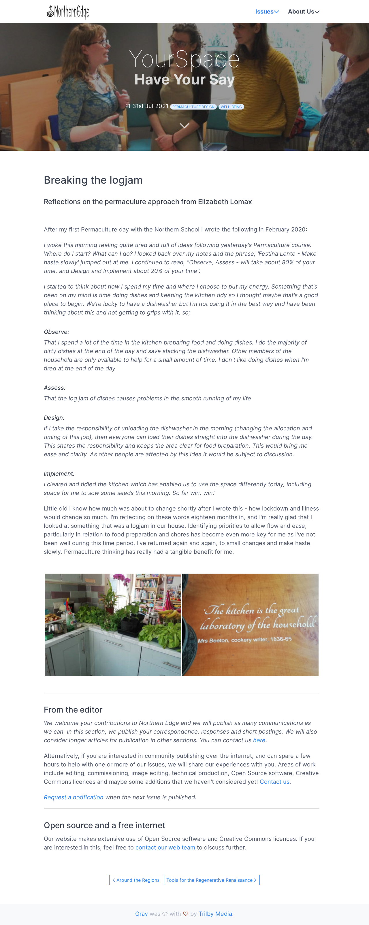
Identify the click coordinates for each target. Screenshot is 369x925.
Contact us (274, 781)
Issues (264, 11)
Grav (141, 913)
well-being (231, 107)
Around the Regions (137, 880)
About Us (301, 11)
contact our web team (165, 847)
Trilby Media (215, 913)
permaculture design (193, 107)
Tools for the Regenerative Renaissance (209, 880)
